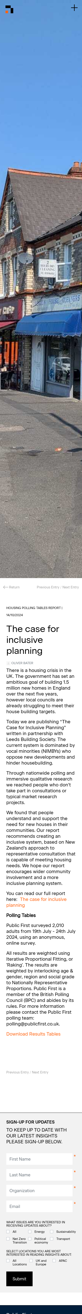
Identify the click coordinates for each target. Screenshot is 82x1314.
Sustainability (66, 1232)
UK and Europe (41, 1262)
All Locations (20, 1262)
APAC (63, 1261)
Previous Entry (48, 587)
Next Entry (70, 587)
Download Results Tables (33, 1034)
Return (14, 587)
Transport (63, 1239)
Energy (39, 1232)
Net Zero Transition (20, 1240)
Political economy (41, 1240)
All (14, 1232)
